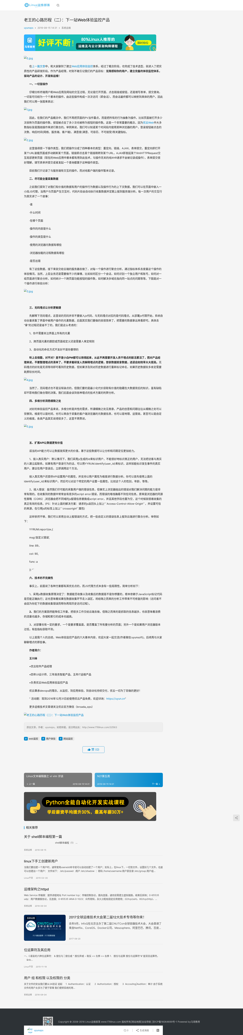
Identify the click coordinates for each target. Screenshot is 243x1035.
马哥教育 (195, 1021)
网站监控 (68, 738)
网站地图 (136, 1021)
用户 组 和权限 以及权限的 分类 (47, 978)
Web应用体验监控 (82, 66)
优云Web (148, 122)
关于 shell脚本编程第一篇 (43, 837)
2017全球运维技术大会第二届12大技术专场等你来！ (107, 917)
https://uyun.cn (115, 698)
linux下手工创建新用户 (41, 861)
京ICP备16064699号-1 (165, 1021)
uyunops (28, 27)
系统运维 (66, 27)
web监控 (33, 738)
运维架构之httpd (36, 889)
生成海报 (144, 1030)
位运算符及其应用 (37, 950)
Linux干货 (28, 878)
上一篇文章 (38, 66)
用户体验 (50, 738)
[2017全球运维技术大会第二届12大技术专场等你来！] (45, 928)
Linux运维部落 (92, 1021)
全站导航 (146, 1021)
